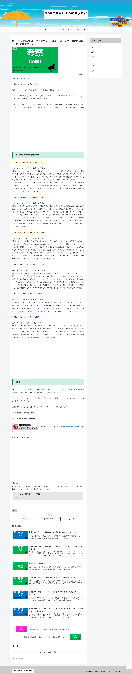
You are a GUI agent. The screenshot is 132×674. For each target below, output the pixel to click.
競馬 (15, 510)
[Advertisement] (48, 133)
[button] (72, 519)
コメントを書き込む (48, 652)
